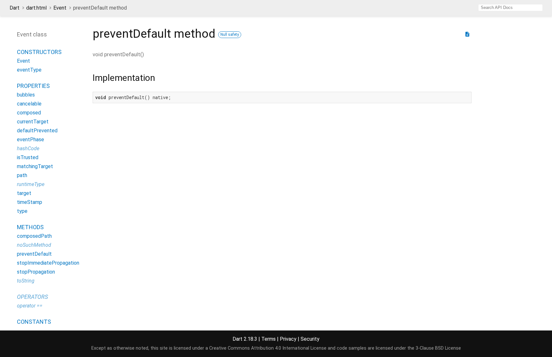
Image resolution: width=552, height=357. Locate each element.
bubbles (26, 95)
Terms (268, 339)
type (22, 211)
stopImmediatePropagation (48, 263)
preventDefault (34, 254)
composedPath (34, 236)
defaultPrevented (37, 131)
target (24, 193)
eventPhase (30, 139)
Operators (32, 296)
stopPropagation (36, 272)
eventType (29, 70)
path (22, 175)
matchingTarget (35, 166)
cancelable (29, 104)
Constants (34, 321)
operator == (29, 306)
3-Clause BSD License (438, 348)
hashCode (28, 148)
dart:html (36, 8)
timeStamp (29, 202)
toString (25, 281)
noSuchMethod (34, 245)
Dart (14, 8)
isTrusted (27, 157)
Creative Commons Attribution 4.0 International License (267, 348)
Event (59, 8)
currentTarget (33, 122)
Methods (30, 227)
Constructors (39, 52)
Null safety (229, 34)
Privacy (288, 339)
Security (310, 339)
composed (29, 113)
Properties (33, 85)
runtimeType (30, 184)
